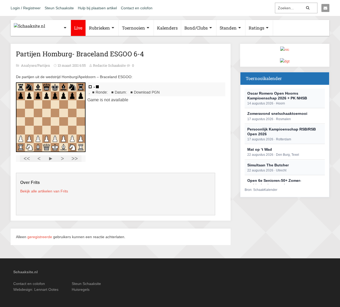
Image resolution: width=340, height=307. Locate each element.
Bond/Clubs (196, 28)
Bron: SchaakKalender (261, 190)
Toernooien (133, 28)
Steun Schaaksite (59, 8)
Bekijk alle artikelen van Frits (44, 191)
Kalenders (167, 28)
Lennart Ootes (46, 289)
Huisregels (81, 289)
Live (78, 28)
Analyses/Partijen (36, 65)
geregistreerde (40, 237)
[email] (325, 8)
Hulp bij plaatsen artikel (97, 8)
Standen (228, 28)
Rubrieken (99, 28)
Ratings (256, 28)
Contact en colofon (136, 8)
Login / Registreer (26, 8)
